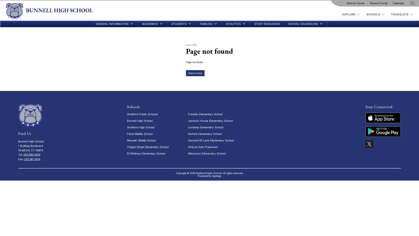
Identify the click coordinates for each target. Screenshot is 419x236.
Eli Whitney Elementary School (146, 153)
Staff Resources (267, 24)
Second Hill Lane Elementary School (211, 140)
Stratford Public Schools (142, 114)
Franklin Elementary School (205, 114)
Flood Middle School (140, 134)
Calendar (399, 3)
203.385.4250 (31, 154)
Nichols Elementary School (205, 134)
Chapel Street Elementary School (148, 147)
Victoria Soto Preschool (203, 147)
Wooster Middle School (141, 140)
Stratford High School (141, 127)
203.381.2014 (32, 159)
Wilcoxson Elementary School (207, 153)
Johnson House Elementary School (210, 120)
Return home (195, 73)
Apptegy (216, 176)
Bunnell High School (140, 120)
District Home (356, 3)
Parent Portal (379, 3)
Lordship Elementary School (205, 127)
